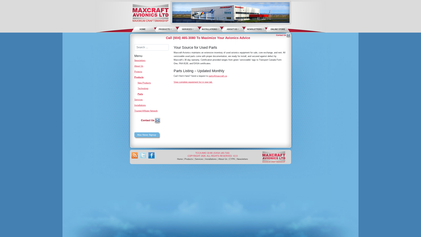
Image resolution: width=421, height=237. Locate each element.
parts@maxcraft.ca (218, 76)
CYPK (232, 159)
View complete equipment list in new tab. (193, 82)
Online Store (278, 29)
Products (164, 29)
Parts (140, 94)
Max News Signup (146, 134)
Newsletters (254, 29)
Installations (209, 29)
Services (187, 29)
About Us (232, 29)
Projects (138, 71)
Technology (143, 88)
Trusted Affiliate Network (146, 111)
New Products (144, 83)
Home (143, 29)
